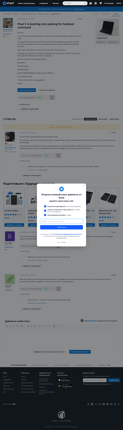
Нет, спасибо (61, 242)
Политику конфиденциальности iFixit (67, 234)
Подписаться (61, 227)
